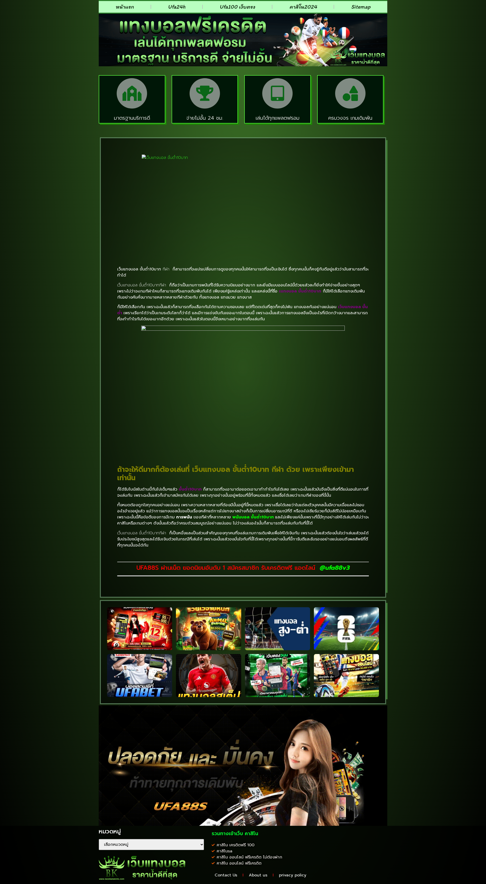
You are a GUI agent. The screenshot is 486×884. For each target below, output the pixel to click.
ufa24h (176, 6)
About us (258, 875)
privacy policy (292, 875)
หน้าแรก (124, 6)
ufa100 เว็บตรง (237, 6)
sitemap (361, 6)
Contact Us (226, 875)
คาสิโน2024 (303, 6)
